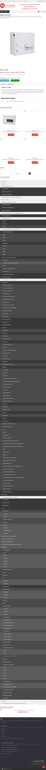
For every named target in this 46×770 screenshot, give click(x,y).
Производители (4, 736)
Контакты (24, 1)
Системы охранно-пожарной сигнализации (12, 16)
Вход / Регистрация (41, 1)
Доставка (3, 730)
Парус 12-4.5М (35, 130)
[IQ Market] (7, 5)
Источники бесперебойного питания (12, 78)
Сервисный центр (7, 1)
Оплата (2, 732)
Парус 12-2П (11, 158)
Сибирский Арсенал (26, 16)
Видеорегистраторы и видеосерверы (8, 747)
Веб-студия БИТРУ (10, 768)
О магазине (3, 728)
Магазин (2, 1)
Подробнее (10, 134)
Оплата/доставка (19, 1)
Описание (3, 84)
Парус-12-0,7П (35, 158)
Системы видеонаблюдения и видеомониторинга (10, 749)
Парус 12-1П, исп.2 (11, 130)
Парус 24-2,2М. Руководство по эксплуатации (15, 101)
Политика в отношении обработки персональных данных (12, 738)
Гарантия (3, 734)
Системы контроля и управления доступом (9, 745)
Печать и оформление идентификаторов (9, 751)
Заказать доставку (15, 80)
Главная (1, 16)
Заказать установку (5, 80)
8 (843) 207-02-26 (29, 8)
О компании (14, 1)
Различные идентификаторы (6, 753)
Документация (10, 84)
